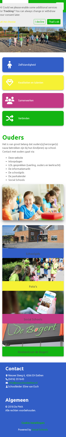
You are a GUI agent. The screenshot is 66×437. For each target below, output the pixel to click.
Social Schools (40, 429)
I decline (39, 21)
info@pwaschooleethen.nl (23, 382)
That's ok (54, 21)
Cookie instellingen (33, 422)
